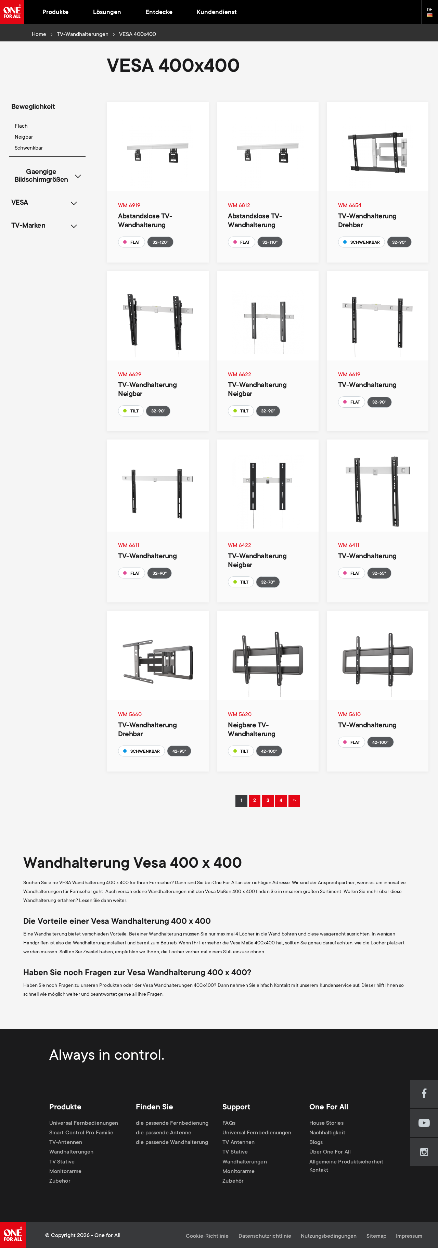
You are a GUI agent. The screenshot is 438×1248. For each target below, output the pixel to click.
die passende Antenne (163, 1133)
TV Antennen (238, 1143)
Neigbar (24, 137)
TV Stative (62, 1162)
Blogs (316, 1143)
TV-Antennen (65, 1143)
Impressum (409, 1236)
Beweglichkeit (33, 107)
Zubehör (59, 1181)
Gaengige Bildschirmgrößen (41, 176)
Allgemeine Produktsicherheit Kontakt (346, 1166)
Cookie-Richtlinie (207, 1236)
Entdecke (158, 12)
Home (39, 35)
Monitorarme (65, 1172)
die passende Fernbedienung (172, 1123)
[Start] (12, 12)
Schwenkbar (29, 148)
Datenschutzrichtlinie (265, 1236)
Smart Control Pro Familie (81, 1133)
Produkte (55, 12)
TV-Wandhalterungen (82, 35)
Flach (21, 126)
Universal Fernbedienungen (83, 1123)
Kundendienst (217, 12)
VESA (19, 203)
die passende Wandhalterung (172, 1143)
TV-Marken (28, 226)
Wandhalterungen (71, 1153)
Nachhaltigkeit (327, 1133)
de (432, 15)
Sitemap (376, 1236)
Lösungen (107, 12)
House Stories (326, 1123)
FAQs (228, 1123)
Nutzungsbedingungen (329, 1236)
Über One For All (330, 1153)
